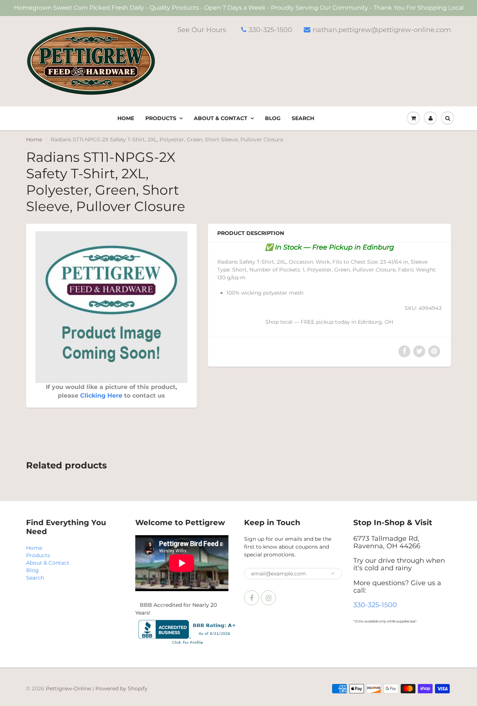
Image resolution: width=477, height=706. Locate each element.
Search (303, 118)
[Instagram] (268, 597)
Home (125, 118)
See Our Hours (201, 30)
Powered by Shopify (121, 688)
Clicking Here (101, 395)
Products (160, 118)
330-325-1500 (270, 30)
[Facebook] (251, 597)
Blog (273, 118)
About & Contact (220, 118)
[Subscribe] (332, 573)
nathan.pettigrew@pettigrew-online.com (382, 30)
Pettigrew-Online (68, 688)
